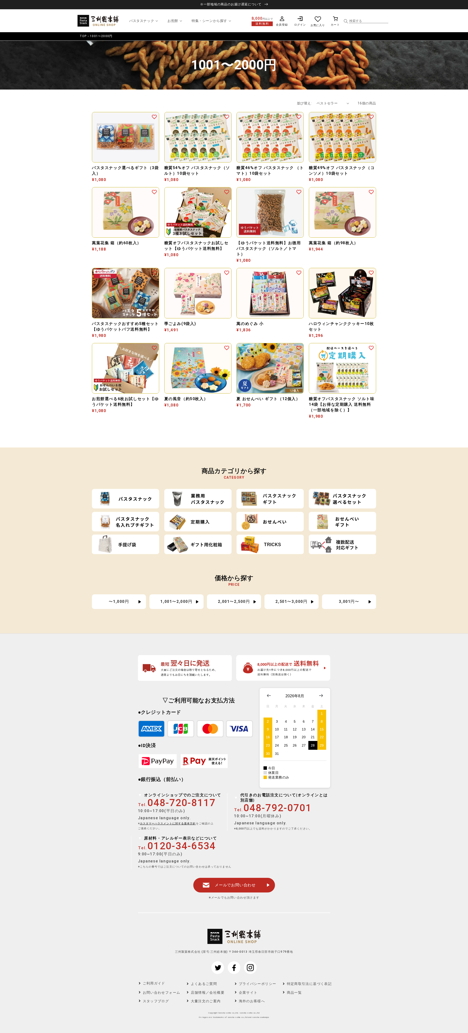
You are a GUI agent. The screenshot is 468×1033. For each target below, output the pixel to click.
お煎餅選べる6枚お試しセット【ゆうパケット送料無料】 (125, 401)
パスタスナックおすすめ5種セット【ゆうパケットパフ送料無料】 (125, 326)
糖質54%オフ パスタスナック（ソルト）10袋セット (197, 170)
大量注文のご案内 (206, 1001)
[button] (143, 21)
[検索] (346, 21)
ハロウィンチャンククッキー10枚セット (341, 326)
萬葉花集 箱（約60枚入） (116, 243)
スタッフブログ (156, 1001)
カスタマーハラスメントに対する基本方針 (168, 823)
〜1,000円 (119, 601)
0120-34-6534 (181, 846)
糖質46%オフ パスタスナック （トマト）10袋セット (270, 170)
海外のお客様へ (252, 1001)
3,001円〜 (349, 601)
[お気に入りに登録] (154, 117)
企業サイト (248, 992)
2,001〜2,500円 (234, 601)
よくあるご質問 (204, 984)
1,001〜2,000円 (176, 601)
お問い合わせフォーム (161, 992)
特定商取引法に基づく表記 (306, 984)
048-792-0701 (278, 808)
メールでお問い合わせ (235, 885)
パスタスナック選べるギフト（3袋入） (125, 170)
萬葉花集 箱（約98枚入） (333, 243)
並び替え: (304, 103)
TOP (83, 36)
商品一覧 (294, 992)
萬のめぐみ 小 (249, 323)
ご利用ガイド (154, 983)
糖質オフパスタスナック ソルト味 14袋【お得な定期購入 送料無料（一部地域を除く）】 (342, 404)
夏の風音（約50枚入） (186, 398)
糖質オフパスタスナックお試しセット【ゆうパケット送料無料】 (196, 246)
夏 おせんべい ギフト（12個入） (268, 398)
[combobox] (368, 21)
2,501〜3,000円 (291, 601)
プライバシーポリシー (257, 984)
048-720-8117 (181, 803)
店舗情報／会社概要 (208, 992)
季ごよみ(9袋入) (180, 323)
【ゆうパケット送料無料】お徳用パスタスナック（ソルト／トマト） (268, 248)
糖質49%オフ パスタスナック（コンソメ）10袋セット (342, 170)
